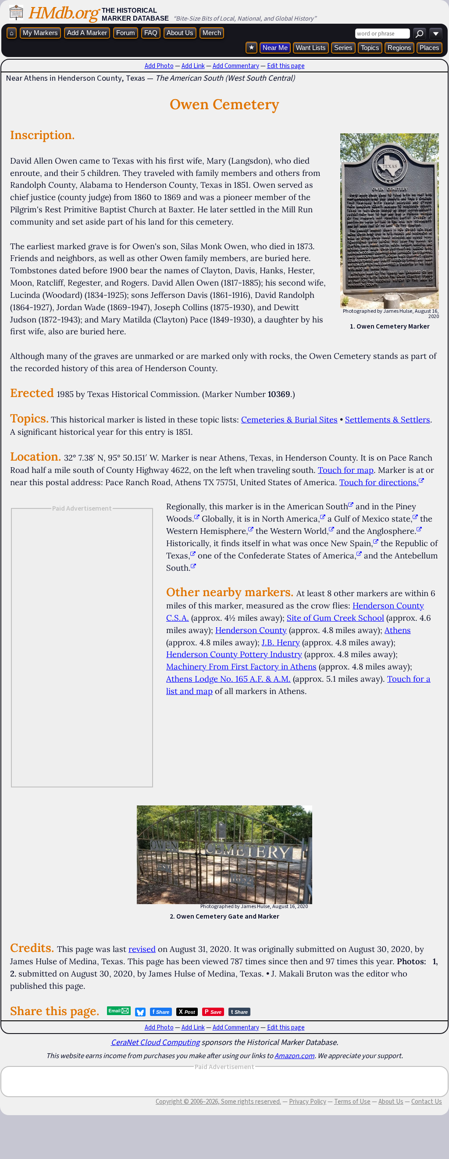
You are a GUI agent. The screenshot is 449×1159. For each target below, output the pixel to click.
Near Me (275, 47)
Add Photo (159, 65)
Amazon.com (294, 1055)
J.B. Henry (281, 642)
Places (429, 47)
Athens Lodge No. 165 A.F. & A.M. (228, 678)
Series (343, 47)
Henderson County (251, 630)
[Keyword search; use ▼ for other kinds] (419, 33)
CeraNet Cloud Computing (155, 1042)
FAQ (150, 32)
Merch (212, 32)
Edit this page (286, 65)
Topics (370, 47)
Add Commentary (236, 65)
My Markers (40, 32)
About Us (180, 32)
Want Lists (311, 47)
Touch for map (346, 470)
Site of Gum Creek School (335, 617)
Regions (399, 47)
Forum (125, 32)
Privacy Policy (307, 1101)
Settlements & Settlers (387, 419)
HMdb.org (62, 12)
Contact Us (426, 1101)
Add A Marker (87, 32)
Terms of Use (352, 1101)
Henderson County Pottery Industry (234, 654)
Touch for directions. (379, 482)
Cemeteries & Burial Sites (289, 419)
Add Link (193, 65)
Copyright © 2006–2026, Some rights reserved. (218, 1101)
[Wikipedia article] (350, 506)
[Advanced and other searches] (435, 33)
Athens (398, 630)
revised (142, 949)
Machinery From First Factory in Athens (241, 666)
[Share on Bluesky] (140, 1012)
